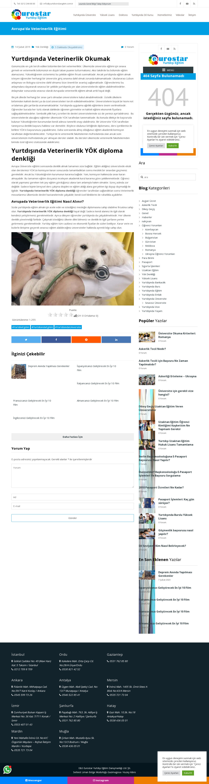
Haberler (147, 217)
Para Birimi (148, 258)
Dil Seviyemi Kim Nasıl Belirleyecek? (162, 546)
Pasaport (147, 262)
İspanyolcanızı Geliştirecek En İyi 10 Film (165, 588)
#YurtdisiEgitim (20, 327)
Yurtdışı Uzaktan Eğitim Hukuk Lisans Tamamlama (175, 442)
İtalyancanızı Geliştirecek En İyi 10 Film (164, 599)
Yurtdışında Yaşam (152, 311)
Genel (145, 213)
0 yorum (129, 46)
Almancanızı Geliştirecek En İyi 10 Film (164, 623)
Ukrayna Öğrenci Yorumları (160, 253)
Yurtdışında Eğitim (152, 290)
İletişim (192, 14)
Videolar (180, 14)
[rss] (194, 3)
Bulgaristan (151, 237)
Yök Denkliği (41, 46)
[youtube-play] (187, 3)
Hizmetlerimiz (164, 14)
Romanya (150, 249)
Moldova (150, 245)
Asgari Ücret (149, 200)
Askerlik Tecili (149, 205)
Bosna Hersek (153, 233)
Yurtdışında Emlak (151, 294)
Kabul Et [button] (188, 772)
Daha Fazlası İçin (73, 436)
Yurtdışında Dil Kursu (142, 14)
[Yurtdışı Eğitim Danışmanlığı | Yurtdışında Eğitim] (31, 14)
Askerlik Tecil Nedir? (152, 349)
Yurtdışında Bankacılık (153, 282)
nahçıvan (146, 221)
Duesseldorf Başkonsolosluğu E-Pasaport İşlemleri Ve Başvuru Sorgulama (165, 473)
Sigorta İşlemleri (151, 266)
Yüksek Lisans (107, 14)
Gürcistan (150, 241)
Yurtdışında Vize (151, 306)
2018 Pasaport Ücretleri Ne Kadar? (161, 487)
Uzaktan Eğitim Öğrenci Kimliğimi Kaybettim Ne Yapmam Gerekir (174, 425)
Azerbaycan (151, 229)
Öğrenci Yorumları (152, 225)
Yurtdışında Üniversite (84, 14)
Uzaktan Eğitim (150, 270)
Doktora (123, 14)
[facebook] (180, 3)
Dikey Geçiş (148, 209)
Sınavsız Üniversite (155, 302)
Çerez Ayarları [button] (171, 772)
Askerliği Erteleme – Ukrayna (177, 376)
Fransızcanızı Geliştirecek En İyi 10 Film (164, 611)
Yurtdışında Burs (151, 286)
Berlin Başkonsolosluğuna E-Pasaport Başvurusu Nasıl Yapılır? (163, 458)
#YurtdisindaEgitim (42, 327)
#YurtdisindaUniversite (68, 327)
